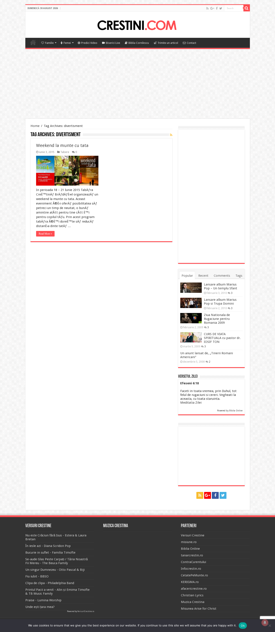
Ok (243, 625)
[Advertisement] (137, 84)
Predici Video (89, 42)
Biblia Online (236, 410)
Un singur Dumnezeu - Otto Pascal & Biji (55, 570)
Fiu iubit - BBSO (37, 576)
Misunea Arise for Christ (198, 609)
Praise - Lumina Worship (43, 600)
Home (33, 42)
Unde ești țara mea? (40, 607)
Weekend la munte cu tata (62, 145)
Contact (191, 42)
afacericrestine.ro (194, 589)
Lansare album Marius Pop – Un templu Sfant (220, 286)
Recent (203, 276)
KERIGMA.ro (190, 582)
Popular (187, 276)
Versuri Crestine (192, 535)
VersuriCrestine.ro (85, 611)
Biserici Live (113, 42)
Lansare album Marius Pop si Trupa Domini (220, 301)
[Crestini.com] (137, 24)
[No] (269, 625)
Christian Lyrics (192, 595)
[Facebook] (216, 8)
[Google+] (212, 8)
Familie (49, 42)
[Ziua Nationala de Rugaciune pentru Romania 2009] (191, 318)
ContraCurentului (193, 562)
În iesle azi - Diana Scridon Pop (48, 546)
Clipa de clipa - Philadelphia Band (49, 583)
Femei (67, 42)
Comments (222, 276)
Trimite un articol (167, 42)
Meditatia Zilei (191, 403)
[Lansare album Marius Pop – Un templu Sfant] (191, 287)
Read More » (45, 233)
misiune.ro (189, 542)
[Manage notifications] (264, 622)
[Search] (246, 8)
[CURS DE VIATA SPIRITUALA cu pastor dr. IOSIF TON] (191, 337)
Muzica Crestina (192, 602)
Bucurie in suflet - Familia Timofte (50, 552)
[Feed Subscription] (171, 135)
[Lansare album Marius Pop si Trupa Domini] (191, 303)
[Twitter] (221, 8)
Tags (238, 276)
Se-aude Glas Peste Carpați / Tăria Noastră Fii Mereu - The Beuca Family (56, 561)
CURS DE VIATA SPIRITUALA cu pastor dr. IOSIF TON (222, 338)
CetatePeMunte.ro (194, 575)
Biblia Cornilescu (138, 42)
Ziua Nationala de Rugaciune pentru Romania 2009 (217, 319)
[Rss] (207, 8)
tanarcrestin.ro (192, 555)
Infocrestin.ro (191, 569)
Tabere (64, 152)
